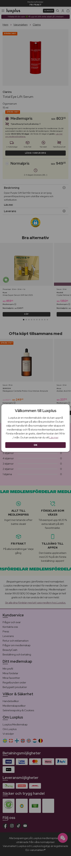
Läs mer (53, 437)
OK (35, 444)
